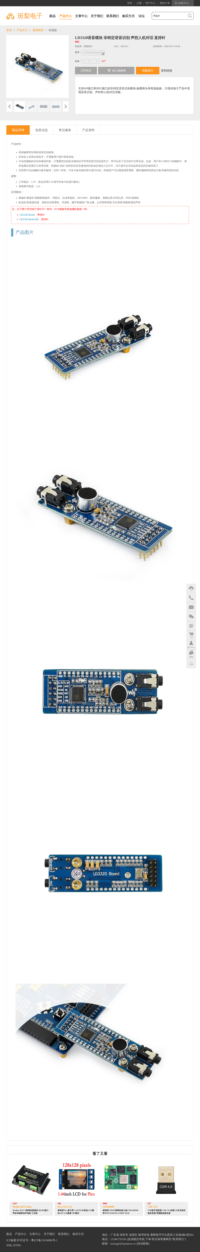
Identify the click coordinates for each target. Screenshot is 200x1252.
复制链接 (166, 70)
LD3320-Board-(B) (93, 52)
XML (9, 1245)
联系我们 (112, 16)
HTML (17, 1245)
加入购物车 (119, 70)
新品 (52, 16)
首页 (9, 30)
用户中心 (150, 3)
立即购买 (86, 70)
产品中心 (65, 16)
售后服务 (65, 130)
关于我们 (97, 16)
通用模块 (38, 30)
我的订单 (165, 3)
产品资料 (88, 130)
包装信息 (41, 130)
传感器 (52, 30)
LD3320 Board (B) (29, 219)
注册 (139, 3)
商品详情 (18, 130)
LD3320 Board (27, 214)
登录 (129, 3)
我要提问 (147, 70)
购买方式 (128, 16)
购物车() (183, 3)
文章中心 (81, 16)
